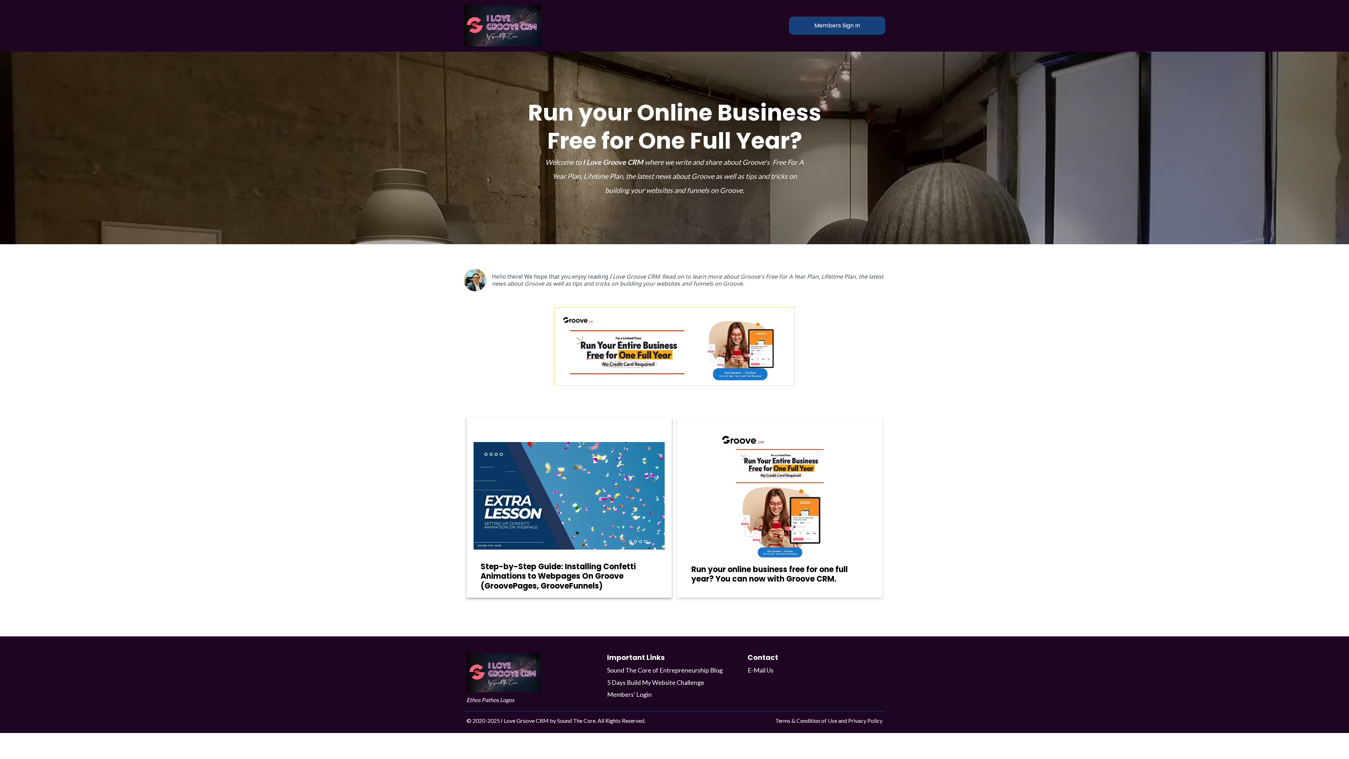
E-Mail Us (761, 670)
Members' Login (629, 694)
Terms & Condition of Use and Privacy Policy (828, 720)
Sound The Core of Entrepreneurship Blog (665, 670)
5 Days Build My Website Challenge (655, 682)
